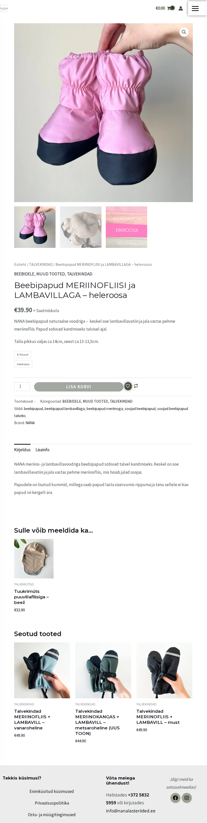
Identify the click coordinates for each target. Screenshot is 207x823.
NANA (30, 422)
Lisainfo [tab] (42, 449)
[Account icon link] (180, 8)
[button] (184, 32)
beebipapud (33, 408)
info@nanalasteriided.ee (131, 811)
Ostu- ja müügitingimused (52, 814)
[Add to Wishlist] (128, 386)
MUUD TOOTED (50, 274)
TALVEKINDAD (41, 264)
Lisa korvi (78, 386)
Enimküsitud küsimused (52, 791)
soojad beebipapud (140, 408)
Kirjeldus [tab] (22, 449)
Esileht (20, 264)
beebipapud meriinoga (105, 408)
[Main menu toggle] (197, 8)
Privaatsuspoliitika (52, 803)
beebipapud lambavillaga (65, 408)
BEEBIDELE (24, 274)
